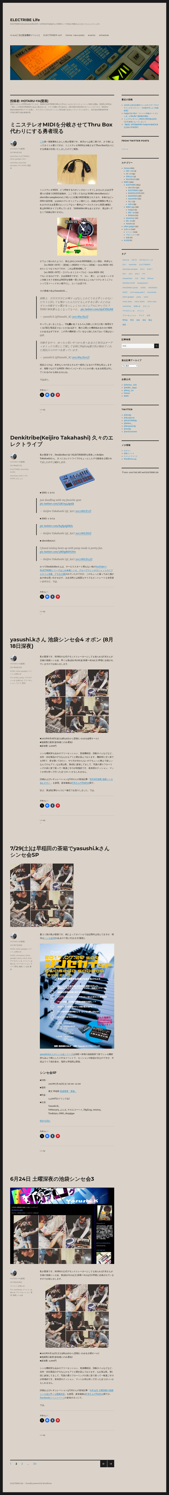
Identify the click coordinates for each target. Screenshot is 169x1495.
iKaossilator (127, 278)
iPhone (150, 278)
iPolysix (131, 215)
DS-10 (128, 174)
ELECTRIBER (144, 264)
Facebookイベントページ (52, 1397)
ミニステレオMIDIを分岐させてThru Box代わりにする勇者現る (61, 127)
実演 (23, 683)
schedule (104, 35)
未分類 (126, 240)
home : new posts (75, 35)
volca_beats (139, 301)
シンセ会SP (49, 938)
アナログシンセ (16, 961)
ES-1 (130, 274)
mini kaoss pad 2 (137, 292)
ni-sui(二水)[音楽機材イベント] (25, 35)
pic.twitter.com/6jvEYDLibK (97, 309)
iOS (136, 278)
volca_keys (151, 301)
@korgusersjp (130, 426)
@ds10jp (127, 415)
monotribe (132, 199)
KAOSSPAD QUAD (130, 288)
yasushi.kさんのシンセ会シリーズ (56, 1054)
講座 (124, 325)
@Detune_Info (130, 385)
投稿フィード (129, 453)
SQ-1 (24, 159)
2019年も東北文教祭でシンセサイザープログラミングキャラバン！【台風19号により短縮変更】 (141, 108)
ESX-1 (137, 274)
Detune (127, 168)
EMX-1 (21, 476)
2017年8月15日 (83, 559)
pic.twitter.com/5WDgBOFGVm (58, 551)
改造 (138, 320)
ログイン (127, 451)
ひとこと (19, 478)
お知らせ (17, 674)
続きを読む (45, 1120)
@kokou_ (128, 423)
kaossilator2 (142, 283)
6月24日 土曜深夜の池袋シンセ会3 (52, 1179)
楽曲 (127, 237)
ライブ (18, 683)
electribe (14, 156)
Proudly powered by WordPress (39, 1483)
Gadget (131, 210)
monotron (20, 955)
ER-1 (124, 274)
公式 (148, 315)
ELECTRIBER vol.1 (52, 35)
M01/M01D (130, 179)
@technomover (130, 432)
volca (130, 204)
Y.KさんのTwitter (80, 783)
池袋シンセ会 (24, 966)
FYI (19, 165)
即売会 (125, 320)
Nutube (129, 224)
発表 (144, 320)
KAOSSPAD (132, 196)
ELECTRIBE (15, 469)
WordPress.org (130, 459)
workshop (18, 1290)
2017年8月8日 (83, 533)
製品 (150, 320)
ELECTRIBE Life (25, 20)
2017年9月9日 (80, 316)
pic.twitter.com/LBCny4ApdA (57, 503)
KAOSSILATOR (134, 193)
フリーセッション (23, 964)
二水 (42, 141)
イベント (26, 961)
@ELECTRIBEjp (130, 420)
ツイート (125, 149)
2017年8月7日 (83, 511)
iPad (143, 278)
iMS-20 (131, 212)
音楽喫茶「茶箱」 (68, 1091)
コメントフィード (131, 456)
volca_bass (127, 301)
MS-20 (129, 221)
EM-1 (142, 269)
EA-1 (124, 264)
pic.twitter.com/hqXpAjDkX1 (56, 525)
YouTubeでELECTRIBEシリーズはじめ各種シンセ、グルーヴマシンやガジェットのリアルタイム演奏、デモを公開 (76, 570)
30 (34, 1464)
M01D (125, 292)
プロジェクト (131, 235)
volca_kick (27, 958)
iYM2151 (129, 176)
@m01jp (127, 429)
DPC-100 (129, 171)
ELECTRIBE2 (24, 156)
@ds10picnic (129, 418)
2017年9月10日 (80, 357)
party (22, 677)
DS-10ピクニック (146, 260)
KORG (24, 165)
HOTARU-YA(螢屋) (17, 149)
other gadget (16, 159)
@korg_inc (129, 390)
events (91, 35)
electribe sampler (130, 269)
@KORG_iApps (130, 388)
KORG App (130, 207)
